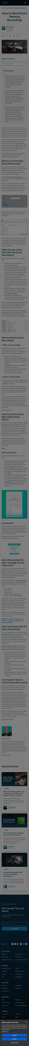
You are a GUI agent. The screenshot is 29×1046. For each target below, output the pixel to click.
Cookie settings (14, 1042)
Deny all (14, 1039)
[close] (26, 1022)
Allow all (15, 1035)
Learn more (4, 1031)
